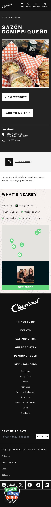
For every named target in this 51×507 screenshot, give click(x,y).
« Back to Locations (11, 17)
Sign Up (42, 436)
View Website (15, 97)
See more (25, 287)
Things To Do (26, 205)
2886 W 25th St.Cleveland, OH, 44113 (17, 135)
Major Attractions (32, 218)
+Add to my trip (17, 113)
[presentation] (27, 161)
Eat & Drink (11, 212)
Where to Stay (32, 212)
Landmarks (10, 218)
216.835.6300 (13, 140)
